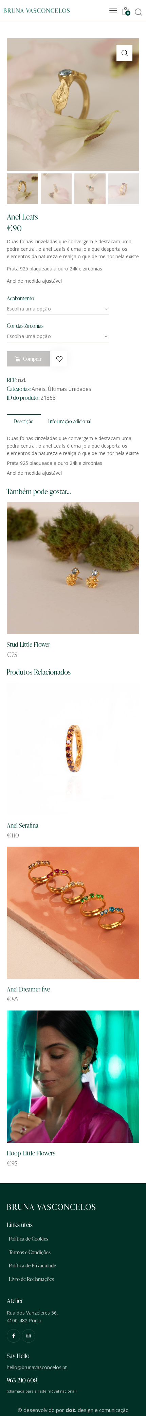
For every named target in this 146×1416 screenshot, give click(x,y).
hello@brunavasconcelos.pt (37, 1367)
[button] (124, 53)
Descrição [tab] (24, 421)
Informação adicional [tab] (69, 421)
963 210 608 (22, 1380)
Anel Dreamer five (28, 989)
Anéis (38, 389)
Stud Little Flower (28, 644)
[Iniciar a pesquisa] (138, 11)
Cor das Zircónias (25, 325)
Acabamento (20, 298)
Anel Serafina (22, 825)
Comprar (32, 358)
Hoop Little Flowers (31, 1153)
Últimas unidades (69, 389)
